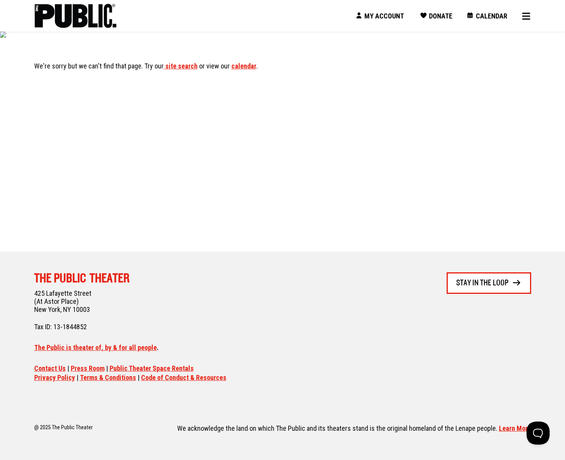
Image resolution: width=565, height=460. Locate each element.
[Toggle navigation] (523, 16)
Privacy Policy (54, 377)
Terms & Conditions (108, 377)
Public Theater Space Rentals (152, 368)
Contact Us (50, 368)
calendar (243, 66)
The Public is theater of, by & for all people (95, 347)
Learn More (515, 428)
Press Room (88, 368)
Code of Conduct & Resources (183, 377)
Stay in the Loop (482, 283)
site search (181, 66)
